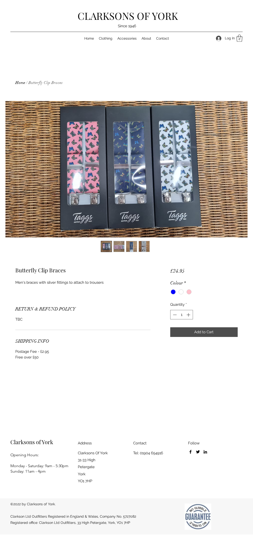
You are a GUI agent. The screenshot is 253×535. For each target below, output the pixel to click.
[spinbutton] (181, 314)
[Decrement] (174, 314)
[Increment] (189, 314)
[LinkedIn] (205, 451)
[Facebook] (190, 451)
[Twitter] (197, 451)
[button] (239, 38)
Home (20, 82)
